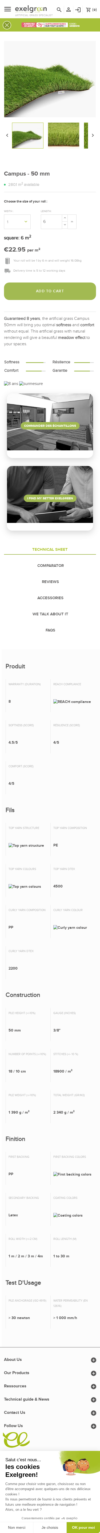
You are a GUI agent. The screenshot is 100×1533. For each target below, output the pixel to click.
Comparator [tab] (50, 565)
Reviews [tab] (50, 582)
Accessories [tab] (50, 598)
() (91, 9)
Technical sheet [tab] (50, 549)
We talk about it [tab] (50, 614)
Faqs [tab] (50, 630)
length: (46, 211)
